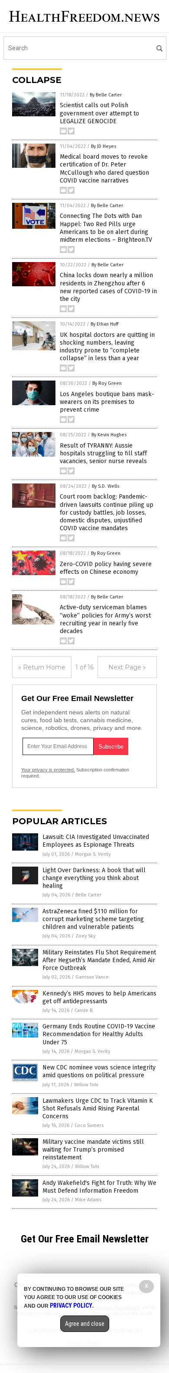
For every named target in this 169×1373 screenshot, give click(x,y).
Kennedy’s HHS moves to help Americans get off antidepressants (99, 997)
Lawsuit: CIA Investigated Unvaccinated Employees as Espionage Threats (95, 840)
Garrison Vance (92, 977)
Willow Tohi (86, 1085)
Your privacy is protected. (48, 769)
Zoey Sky (85, 936)
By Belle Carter (106, 95)
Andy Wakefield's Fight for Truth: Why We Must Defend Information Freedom (99, 1186)
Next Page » (127, 667)
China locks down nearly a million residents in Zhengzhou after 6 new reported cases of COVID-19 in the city (108, 287)
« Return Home (41, 667)
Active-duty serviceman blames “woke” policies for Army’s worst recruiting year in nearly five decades (105, 619)
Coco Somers (89, 1125)
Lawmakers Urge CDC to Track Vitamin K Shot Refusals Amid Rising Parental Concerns (97, 1108)
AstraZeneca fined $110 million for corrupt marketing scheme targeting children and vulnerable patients (93, 919)
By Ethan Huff (104, 324)
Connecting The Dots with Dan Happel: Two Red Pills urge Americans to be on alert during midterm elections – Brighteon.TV (106, 227)
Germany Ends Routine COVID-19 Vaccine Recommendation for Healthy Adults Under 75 (98, 1034)
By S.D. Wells (105, 486)
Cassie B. (84, 1010)
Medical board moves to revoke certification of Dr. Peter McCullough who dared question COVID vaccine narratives (104, 168)
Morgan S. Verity (92, 854)
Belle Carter (88, 895)
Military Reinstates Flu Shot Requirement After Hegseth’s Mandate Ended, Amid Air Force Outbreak (99, 960)
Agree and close (84, 1323)
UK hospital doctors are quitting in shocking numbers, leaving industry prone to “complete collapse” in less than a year (107, 346)
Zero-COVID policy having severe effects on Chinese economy (106, 568)
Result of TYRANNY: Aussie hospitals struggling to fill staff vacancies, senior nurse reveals (103, 453)
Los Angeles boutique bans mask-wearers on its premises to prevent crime (107, 401)
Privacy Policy (71, 1305)
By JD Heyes (103, 146)
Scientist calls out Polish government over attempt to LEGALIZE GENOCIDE (99, 113)
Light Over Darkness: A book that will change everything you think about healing (94, 878)
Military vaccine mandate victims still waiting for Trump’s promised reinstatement (93, 1149)
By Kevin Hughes (109, 435)
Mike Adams (88, 1200)
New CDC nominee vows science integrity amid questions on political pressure (99, 1071)
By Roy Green (107, 383)
